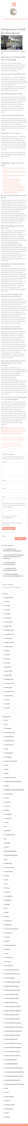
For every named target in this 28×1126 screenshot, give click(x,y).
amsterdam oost (9, 736)
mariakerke (8, 900)
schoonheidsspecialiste (11, 1064)
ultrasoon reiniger (10, 1105)
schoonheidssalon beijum (12, 986)
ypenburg (7, 1117)
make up (7, 888)
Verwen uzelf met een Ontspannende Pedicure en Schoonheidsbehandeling (13, 439)
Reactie (4, 462)
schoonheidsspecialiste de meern (14, 1076)
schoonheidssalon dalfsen (12, 998)
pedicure (7, 941)
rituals (6, 953)
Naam (4, 480)
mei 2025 (7, 659)
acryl (6, 724)
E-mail (4, 488)
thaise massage (9, 1096)
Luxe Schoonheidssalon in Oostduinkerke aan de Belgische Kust (13, 575)
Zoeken (4, 536)
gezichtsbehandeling (10, 851)
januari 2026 (8, 626)
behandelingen (9, 429)
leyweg (7, 875)
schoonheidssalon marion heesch (14, 1027)
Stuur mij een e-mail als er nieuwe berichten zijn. (11, 524)
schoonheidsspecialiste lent (12, 1080)
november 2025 (9, 634)
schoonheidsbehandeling (12, 970)
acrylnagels (8, 728)
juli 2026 (7, 601)
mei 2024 (7, 708)
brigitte (7, 785)
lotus (6, 884)
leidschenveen (9, 871)
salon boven (21, 431)
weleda (7, 1113)
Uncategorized (9, 1109)
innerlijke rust (18, 429)
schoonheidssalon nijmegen (12, 1035)
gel (5, 839)
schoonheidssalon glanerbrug (13, 1010)
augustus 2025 (9, 646)
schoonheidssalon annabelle (12, 982)
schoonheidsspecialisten (8, 433)
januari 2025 (8, 675)
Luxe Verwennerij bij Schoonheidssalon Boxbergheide (12, 550)
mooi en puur (8, 920)
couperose (8, 802)
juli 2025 (7, 650)
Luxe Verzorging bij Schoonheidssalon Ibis (9, 563)
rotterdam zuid (9, 957)
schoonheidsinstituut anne (12, 974)
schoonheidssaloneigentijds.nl (15, 19)
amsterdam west (9, 740)
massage (7, 904)
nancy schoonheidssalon (11, 929)
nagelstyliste (8, 925)
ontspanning (4, 431)
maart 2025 (8, 667)
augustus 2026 (9, 597)
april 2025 (7, 663)
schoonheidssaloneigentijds (11, 51)
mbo (6, 908)
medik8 (7, 916)
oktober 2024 (8, 687)
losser (6, 880)
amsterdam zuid (9, 745)
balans (3, 429)
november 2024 (9, 683)
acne (6, 720)
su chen (7, 1092)
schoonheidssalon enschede (12, 1006)
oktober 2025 (8, 638)
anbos (6, 749)
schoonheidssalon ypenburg (12, 1055)
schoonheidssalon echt (11, 1002)
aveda (6, 765)
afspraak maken (8, 427)
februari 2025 (8, 671)
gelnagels (7, 843)
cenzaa (7, 798)
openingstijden (13, 431)
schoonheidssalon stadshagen (13, 1047)
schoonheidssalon (10, 978)
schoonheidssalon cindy (11, 994)
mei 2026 (7, 610)
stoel (6, 1088)
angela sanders (9, 753)
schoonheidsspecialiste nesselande (14, 1084)
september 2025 (9, 642)
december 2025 (9, 630)
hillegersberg (8, 863)
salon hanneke (9, 965)
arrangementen (18, 427)
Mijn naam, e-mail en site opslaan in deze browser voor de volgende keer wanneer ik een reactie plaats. (14, 505)
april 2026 (7, 614)
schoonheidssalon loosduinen (13, 1023)
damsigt (7, 810)
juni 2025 (7, 655)
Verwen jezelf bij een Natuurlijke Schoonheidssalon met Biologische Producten (12, 445)
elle (6, 826)
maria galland (8, 896)
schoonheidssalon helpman (12, 1019)
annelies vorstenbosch (11, 761)
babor (6, 769)
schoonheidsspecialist (11, 1060)
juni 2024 (7, 704)
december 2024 (9, 679)
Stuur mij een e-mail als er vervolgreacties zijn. (9, 517)
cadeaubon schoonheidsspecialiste (14, 790)
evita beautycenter (10, 835)
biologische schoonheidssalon (13, 781)
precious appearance (10, 945)
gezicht (7, 847)
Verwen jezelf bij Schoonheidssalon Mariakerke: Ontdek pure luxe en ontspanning (13, 556)
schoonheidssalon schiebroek (13, 1043)
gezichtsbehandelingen (11, 855)
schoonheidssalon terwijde (12, 1051)
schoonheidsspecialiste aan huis (14, 1068)
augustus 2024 (9, 695)
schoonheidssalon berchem (12, 990)
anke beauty (8, 757)
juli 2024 (7, 700)
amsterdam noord (9, 732)
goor (6, 859)
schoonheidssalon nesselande (13, 1031)
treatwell (7, 1100)
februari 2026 (8, 622)
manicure (7, 892)
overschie (7, 937)
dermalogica (8, 814)
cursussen (7, 806)
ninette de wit (8, 933)
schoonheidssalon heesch (12, 1015)
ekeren (7, 822)
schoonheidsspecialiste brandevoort (15, 1072)
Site (3, 496)
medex (6, 912)
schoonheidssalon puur (11, 1039)
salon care (7, 961)
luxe (24, 429)
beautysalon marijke (10, 777)
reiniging (7, 949)
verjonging (19, 433)
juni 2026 (7, 605)
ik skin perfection (9, 867)
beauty (7, 773)
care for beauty (9, 794)
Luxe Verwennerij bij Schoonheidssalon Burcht (10, 569)
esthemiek (8, 830)
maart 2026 (8, 618)
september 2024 (9, 691)
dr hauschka (8, 818)
